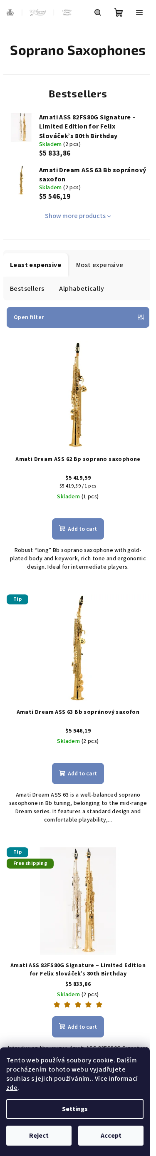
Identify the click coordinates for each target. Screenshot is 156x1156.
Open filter (29, 317)
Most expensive (100, 265)
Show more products (75, 215)
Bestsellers (27, 288)
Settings (75, 1109)
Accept (111, 1135)
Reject (39, 1135)
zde (11, 1087)
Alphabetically (81, 288)
